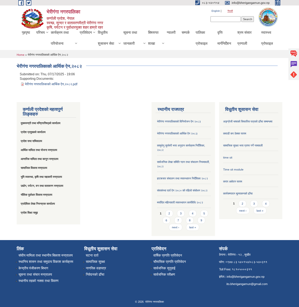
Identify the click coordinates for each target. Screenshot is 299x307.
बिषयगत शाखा (153, 38)
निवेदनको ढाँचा (95, 274)
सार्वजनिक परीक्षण (164, 274)
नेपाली (230, 11)
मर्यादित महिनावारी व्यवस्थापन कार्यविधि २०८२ (180, 202)
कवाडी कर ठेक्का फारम (234, 133)
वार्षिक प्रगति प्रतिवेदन (167, 255)
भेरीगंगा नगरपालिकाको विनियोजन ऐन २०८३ (179, 121)
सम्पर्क (186, 33)
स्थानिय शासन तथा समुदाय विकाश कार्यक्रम (46, 262)
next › (175, 227)
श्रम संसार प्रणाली (244, 38)
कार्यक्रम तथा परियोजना (60, 38)
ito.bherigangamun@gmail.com (247, 284)
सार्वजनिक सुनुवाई (164, 268)
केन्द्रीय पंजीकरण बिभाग (33, 268)
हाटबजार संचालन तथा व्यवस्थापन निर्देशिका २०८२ (182, 178)
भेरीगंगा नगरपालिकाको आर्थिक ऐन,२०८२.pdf (51, 84)
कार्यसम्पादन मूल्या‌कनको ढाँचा (238, 193)
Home (20, 54)
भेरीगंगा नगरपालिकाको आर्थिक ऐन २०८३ (177, 133)
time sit (227, 157)
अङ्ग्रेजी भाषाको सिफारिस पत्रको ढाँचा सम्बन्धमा (247, 121)
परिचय (40, 33)
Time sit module (233, 169)
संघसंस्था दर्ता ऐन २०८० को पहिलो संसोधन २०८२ (182, 190)
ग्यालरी (171, 33)
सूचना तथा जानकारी (130, 38)
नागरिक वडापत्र (96, 268)
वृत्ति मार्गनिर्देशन (224, 38)
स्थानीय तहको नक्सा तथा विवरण (38, 281)
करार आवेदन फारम (232, 181)
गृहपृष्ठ (26, 33)
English (216, 11)
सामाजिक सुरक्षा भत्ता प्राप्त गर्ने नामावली (243, 145)
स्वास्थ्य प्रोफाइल (267, 38)
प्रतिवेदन (86, 33)
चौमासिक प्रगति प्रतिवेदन (169, 262)
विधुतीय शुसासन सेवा (106, 38)
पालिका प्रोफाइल (201, 38)
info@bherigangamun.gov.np (245, 276)
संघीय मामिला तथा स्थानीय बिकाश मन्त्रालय (46, 255)
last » (192, 227)
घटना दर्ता (92, 255)
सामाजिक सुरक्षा (95, 262)
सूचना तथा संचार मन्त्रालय (35, 274)
